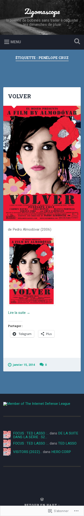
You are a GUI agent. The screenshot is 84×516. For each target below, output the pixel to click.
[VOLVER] (41, 163)
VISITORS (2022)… (27, 452)
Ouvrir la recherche (76, 42)
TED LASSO (67, 443)
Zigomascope (42, 11)
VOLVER (19, 96)
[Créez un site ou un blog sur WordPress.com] (42, 499)
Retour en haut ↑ (42, 505)
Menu (15, 42)
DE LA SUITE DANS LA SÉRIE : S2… (45, 435)
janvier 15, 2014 (24, 364)
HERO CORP (61, 452)
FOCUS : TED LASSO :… (31, 433)
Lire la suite (19, 312)
